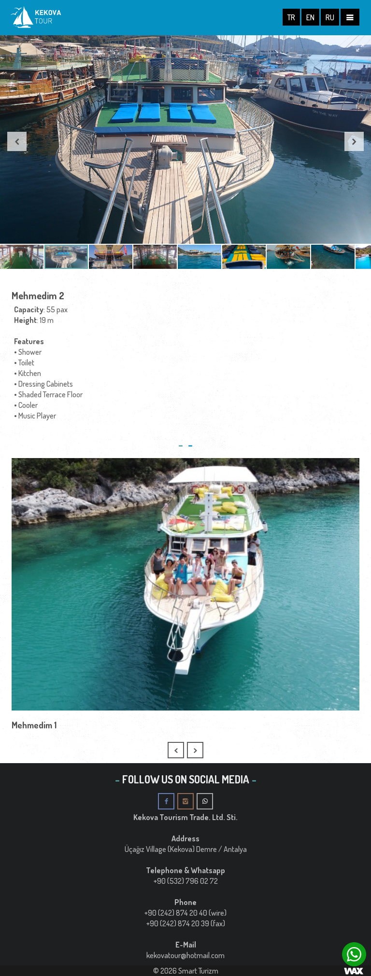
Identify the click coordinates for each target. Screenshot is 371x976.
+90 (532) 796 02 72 (186, 881)
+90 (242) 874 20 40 (175, 913)
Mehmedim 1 (34, 725)
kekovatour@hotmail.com (185, 955)
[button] (360, 47)
